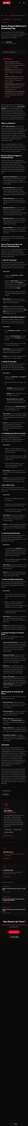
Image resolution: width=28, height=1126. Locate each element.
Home (2, 15)
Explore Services (7, 858)
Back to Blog (14, 937)
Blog (6, 15)
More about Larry (8, 835)
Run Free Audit (6, 876)
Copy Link (6, 794)
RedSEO (6, 2)
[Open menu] (24, 2)
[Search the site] (19, 2)
